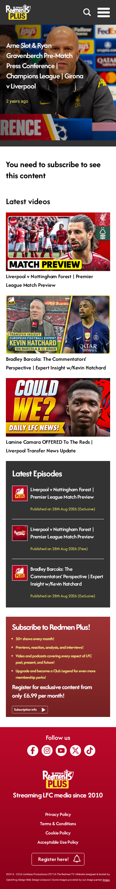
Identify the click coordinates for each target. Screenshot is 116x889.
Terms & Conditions (58, 823)
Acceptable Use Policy (58, 842)
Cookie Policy (58, 832)
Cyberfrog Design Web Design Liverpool (28, 880)
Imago (106, 880)
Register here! (54, 859)
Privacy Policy (58, 814)
